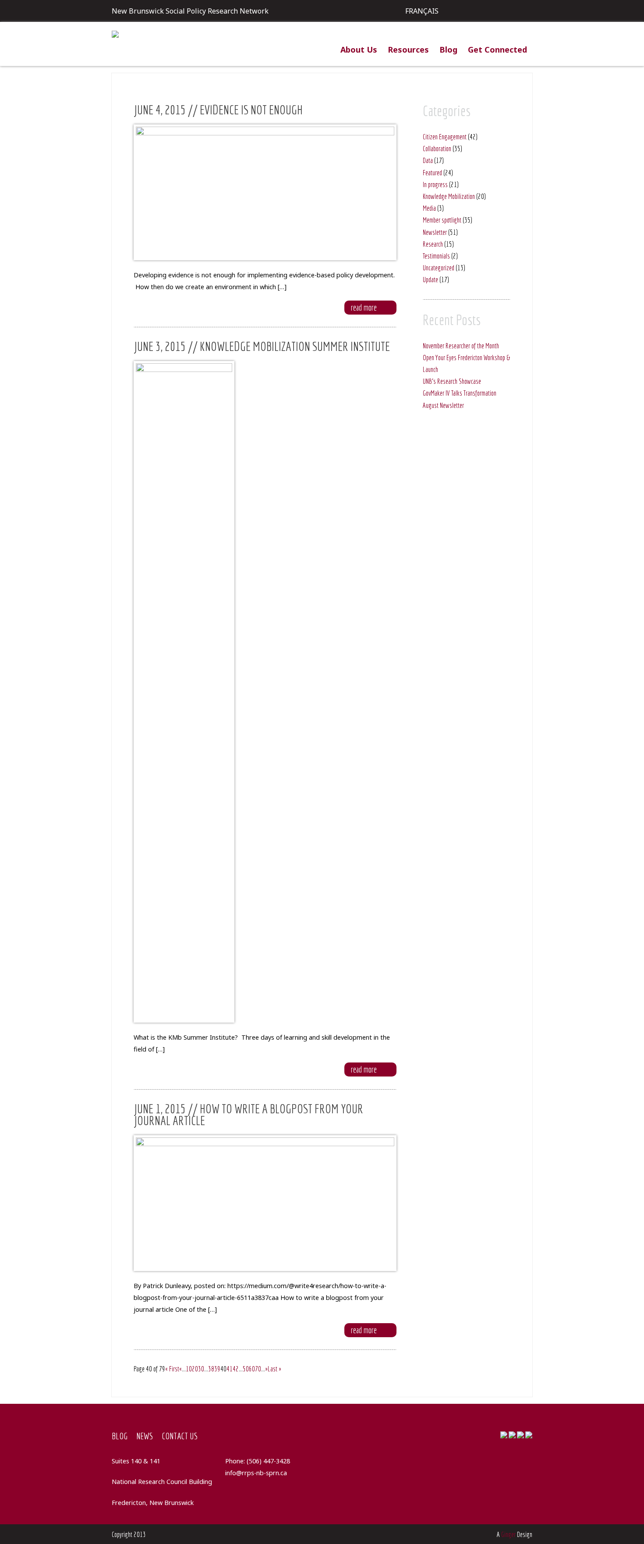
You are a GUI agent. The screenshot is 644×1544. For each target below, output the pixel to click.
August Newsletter (443, 405)
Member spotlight (442, 220)
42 (236, 1369)
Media (429, 208)
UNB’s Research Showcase (452, 381)
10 (189, 1369)
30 (201, 1369)
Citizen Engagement (445, 137)
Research (433, 244)
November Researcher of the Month (461, 346)
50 (246, 1369)
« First (172, 1369)
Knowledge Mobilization (449, 196)
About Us (358, 49)
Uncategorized (438, 268)
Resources (408, 49)
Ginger (508, 1534)
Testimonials (436, 256)
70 (258, 1369)
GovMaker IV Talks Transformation (459, 393)
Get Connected (497, 49)
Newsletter (435, 232)
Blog (448, 49)
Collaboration (437, 148)
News (144, 1436)
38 (211, 1369)
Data (428, 160)
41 (229, 1369)
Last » (274, 1369)
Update (430, 279)
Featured (432, 173)
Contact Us (180, 1436)
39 (217, 1369)
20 (195, 1369)
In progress (435, 184)
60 (252, 1369)
